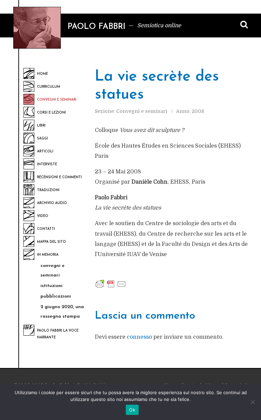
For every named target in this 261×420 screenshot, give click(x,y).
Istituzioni (51, 285)
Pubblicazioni (55, 296)
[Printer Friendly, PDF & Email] (110, 283)
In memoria (47, 255)
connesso (139, 337)
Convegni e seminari (56, 100)
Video (42, 216)
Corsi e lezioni (51, 113)
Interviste (47, 164)
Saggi (42, 138)
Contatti (46, 229)
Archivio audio (52, 203)
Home (42, 74)
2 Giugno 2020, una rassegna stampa (62, 311)
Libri (41, 126)
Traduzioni (48, 190)
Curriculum (48, 87)
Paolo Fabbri (96, 27)
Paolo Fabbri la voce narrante (58, 334)
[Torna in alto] (249, 374)
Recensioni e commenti (59, 177)
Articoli (45, 151)
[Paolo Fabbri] (37, 28)
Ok (132, 410)
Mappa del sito (51, 242)
